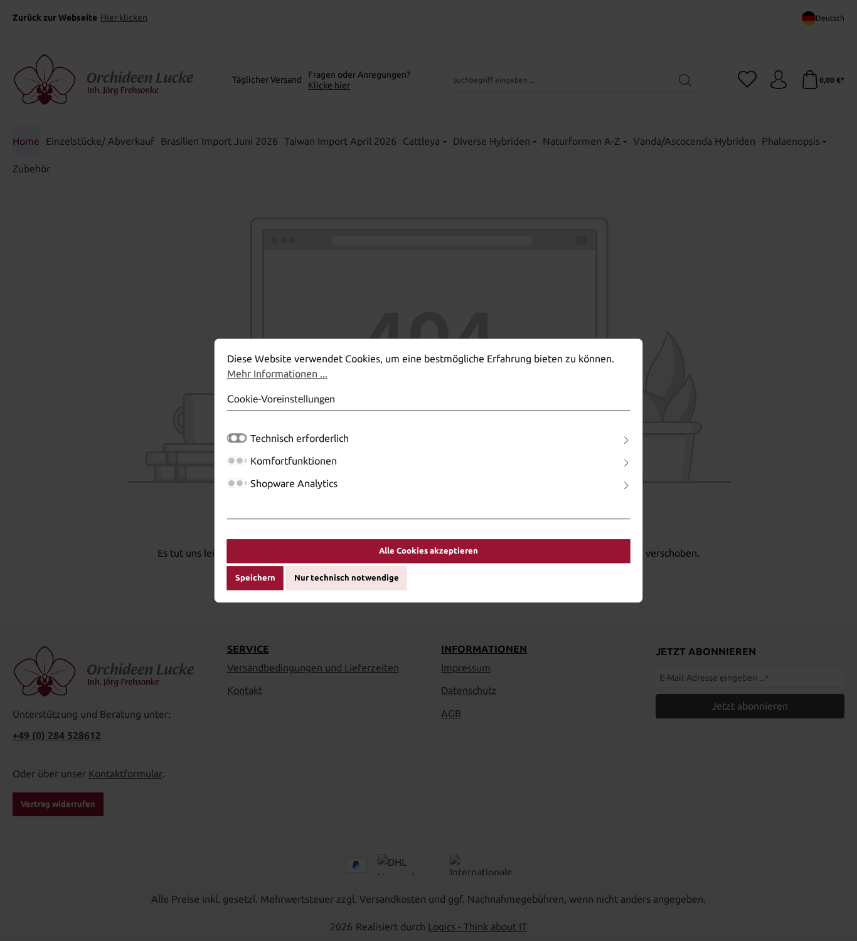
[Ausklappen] (626, 440)
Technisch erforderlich (299, 438)
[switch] (237, 460)
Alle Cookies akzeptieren (428, 550)
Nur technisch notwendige (346, 578)
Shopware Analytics (294, 483)
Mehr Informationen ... (277, 373)
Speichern (255, 578)
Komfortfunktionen (293, 460)
